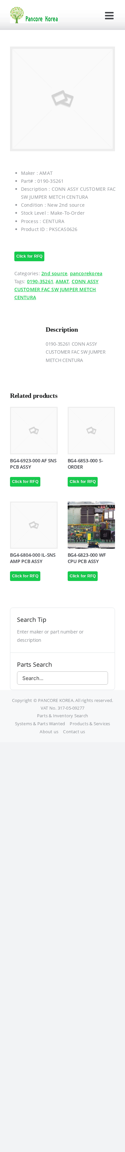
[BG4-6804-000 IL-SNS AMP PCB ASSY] (34, 525)
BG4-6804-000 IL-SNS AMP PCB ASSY (33, 558)
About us (49, 732)
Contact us (74, 732)
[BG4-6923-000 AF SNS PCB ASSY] (34, 430)
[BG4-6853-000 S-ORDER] (91, 430)
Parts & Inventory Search (62, 716)
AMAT (62, 281)
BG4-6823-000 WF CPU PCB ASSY (87, 558)
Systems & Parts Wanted (40, 724)
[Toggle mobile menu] (110, 16)
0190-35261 (40, 281)
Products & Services (90, 724)
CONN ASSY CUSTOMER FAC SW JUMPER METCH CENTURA (56, 289)
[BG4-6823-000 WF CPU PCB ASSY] (91, 525)
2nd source (54, 273)
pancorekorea (86, 273)
